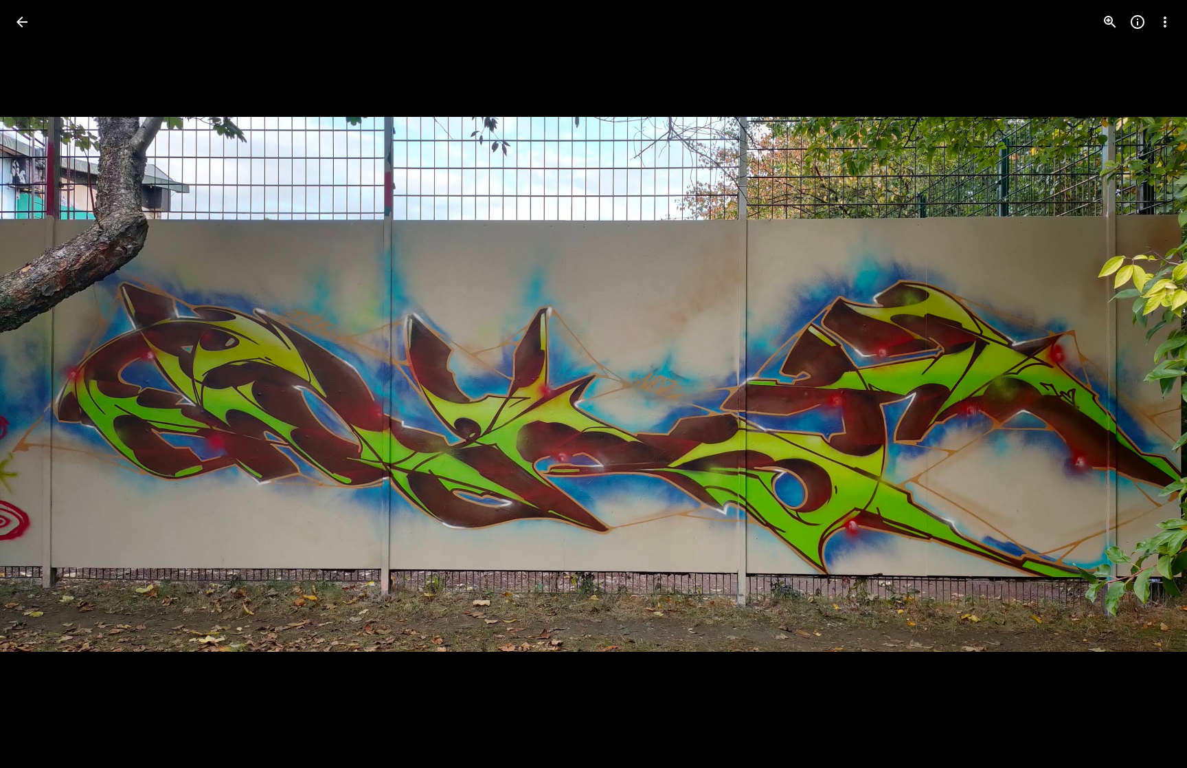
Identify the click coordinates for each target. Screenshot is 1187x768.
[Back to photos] (21, 22)
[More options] (1165, 22)
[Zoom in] (1110, 22)
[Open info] (1137, 22)
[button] (38, 384)
